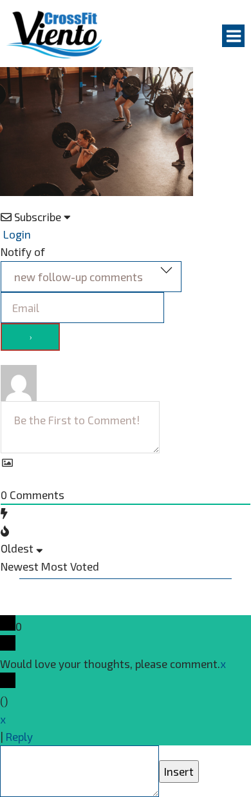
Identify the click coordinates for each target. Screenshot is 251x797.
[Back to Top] (19, 754)
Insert (179, 771)
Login (16, 234)
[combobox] (91, 276)
